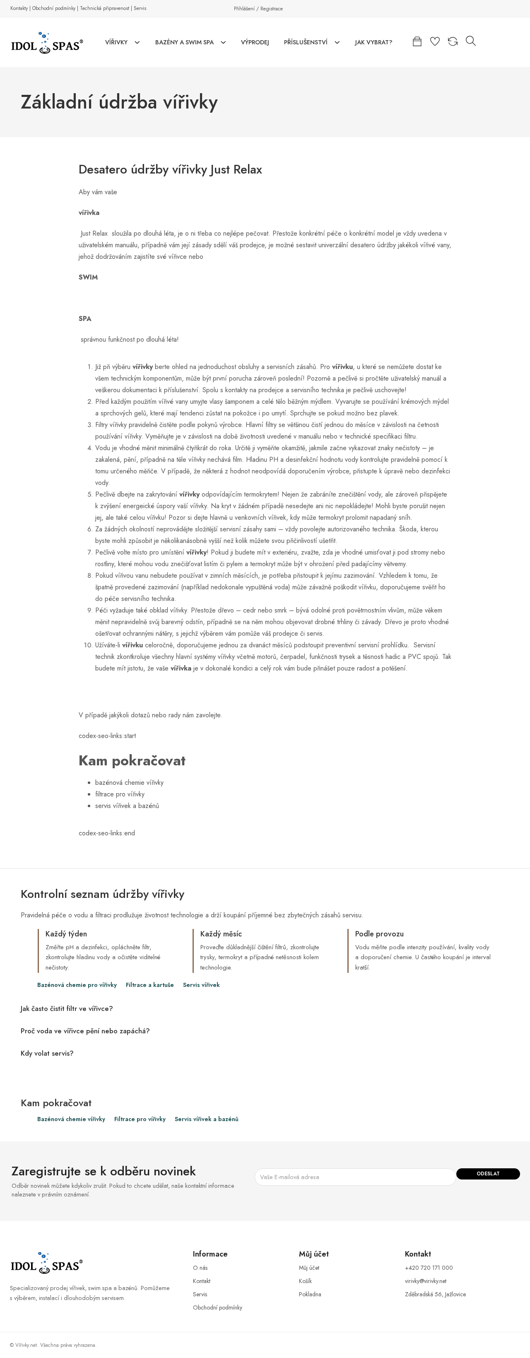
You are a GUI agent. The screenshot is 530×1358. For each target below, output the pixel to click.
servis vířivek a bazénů (127, 805)
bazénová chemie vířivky (129, 782)
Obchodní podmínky (53, 8)
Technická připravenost (104, 8)
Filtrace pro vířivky (140, 1119)
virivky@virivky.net (425, 1281)
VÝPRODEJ (255, 42)
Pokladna (310, 1294)
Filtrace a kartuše (150, 985)
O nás (200, 1268)
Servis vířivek (201, 985)
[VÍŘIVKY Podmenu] (137, 42)
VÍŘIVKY (116, 42)
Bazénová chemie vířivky (71, 1119)
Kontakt (201, 1281)
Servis (140, 8)
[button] (265, 1008)
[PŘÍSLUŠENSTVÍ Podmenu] (337, 42)
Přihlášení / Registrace (258, 8)
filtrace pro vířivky (120, 794)
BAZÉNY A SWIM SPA (184, 42)
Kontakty (19, 8)
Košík (305, 1281)
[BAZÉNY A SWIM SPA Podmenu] (223, 42)
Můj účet (309, 1268)
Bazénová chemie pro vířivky (77, 985)
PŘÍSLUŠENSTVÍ (306, 42)
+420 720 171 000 (429, 1268)
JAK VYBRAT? (374, 42)
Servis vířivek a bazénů (206, 1119)
